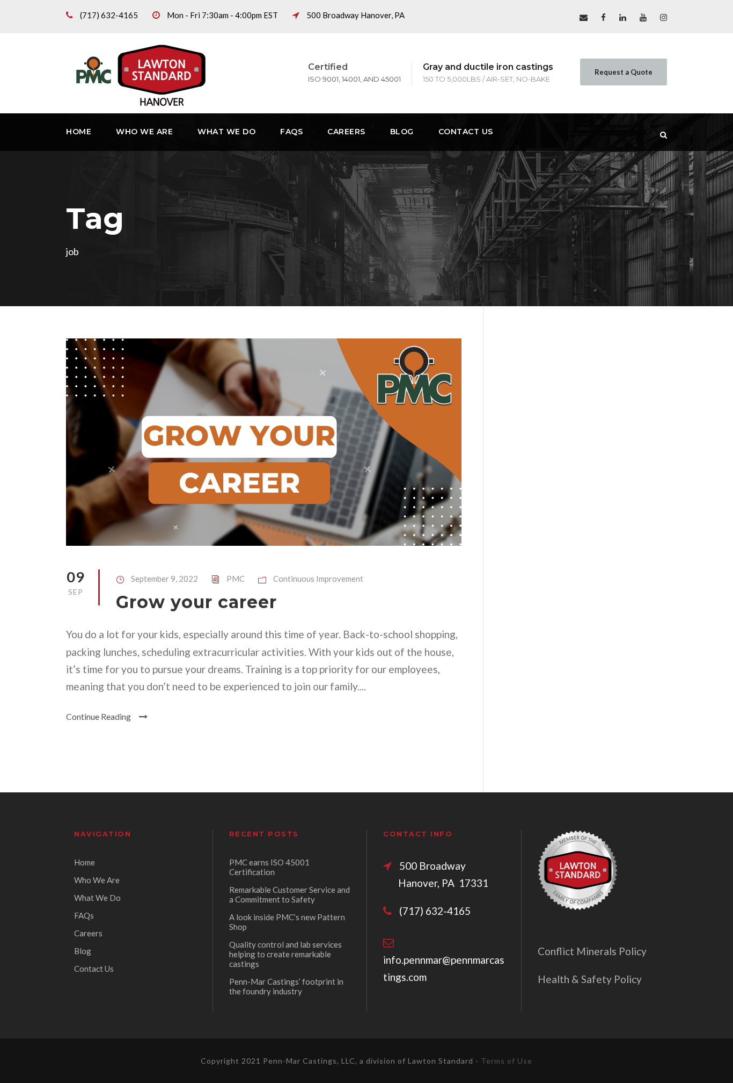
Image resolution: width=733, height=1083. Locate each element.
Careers (346, 131)
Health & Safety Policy (590, 979)
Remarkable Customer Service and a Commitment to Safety (289, 894)
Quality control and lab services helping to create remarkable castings (285, 954)
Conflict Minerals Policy (592, 951)
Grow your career (196, 601)
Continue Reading (98, 716)
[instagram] (663, 17)
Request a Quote (624, 72)
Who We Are (144, 131)
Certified (328, 67)
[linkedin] (622, 17)
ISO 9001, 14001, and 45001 (354, 79)
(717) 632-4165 (109, 15)
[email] (584, 17)
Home (78, 131)
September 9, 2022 (164, 578)
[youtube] (643, 17)
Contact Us (465, 131)
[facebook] (603, 17)
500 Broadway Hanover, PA (355, 15)
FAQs (291, 131)
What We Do (226, 131)
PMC (235, 578)
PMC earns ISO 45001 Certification (269, 867)
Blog (402, 131)
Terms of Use (506, 1060)
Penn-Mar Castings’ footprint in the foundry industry (286, 986)
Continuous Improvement (318, 578)
